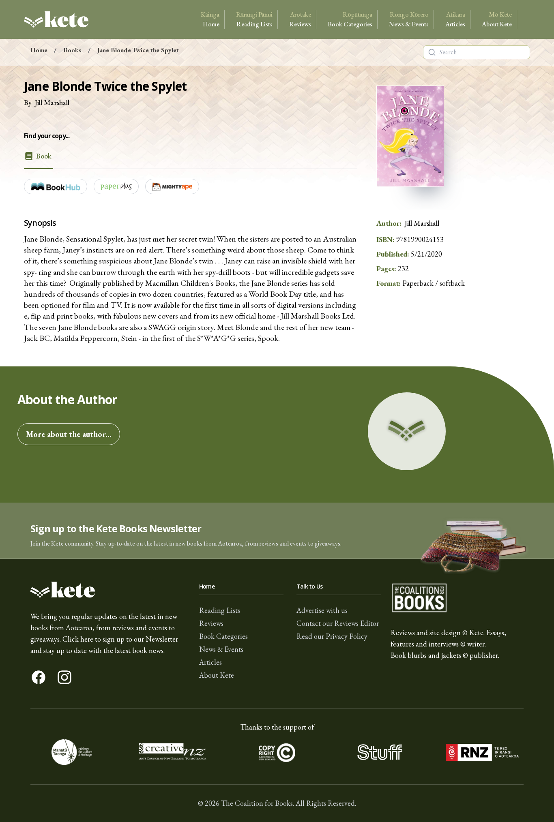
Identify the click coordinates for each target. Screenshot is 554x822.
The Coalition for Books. (257, 803)
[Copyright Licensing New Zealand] (277, 752)
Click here (77, 639)
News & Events (409, 19)
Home (210, 19)
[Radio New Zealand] (482, 752)
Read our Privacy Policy (331, 636)
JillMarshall (52, 102)
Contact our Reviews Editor (337, 623)
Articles (455, 19)
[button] (277, 531)
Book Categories (350, 19)
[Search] (432, 52)
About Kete (497, 19)
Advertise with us (322, 610)
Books (72, 50)
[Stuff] (379, 752)
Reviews (300, 19)
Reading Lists (254, 19)
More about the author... (69, 434)
